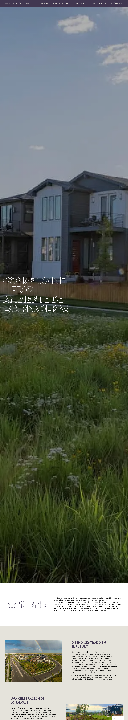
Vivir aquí (16, 3)
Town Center (42, 3)
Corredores (79, 3)
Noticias (102, 3)
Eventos (91, 3)
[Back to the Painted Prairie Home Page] (7, 3)
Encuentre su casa (60, 3)
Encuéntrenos (116, 3)
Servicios (29, 3)
